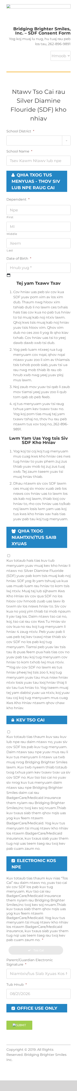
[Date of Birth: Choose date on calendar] (8, 275)
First (10, 217)
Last (10, 250)
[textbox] (38, 141)
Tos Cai (37, 950)
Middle (12, 234)
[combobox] (38, 141)
